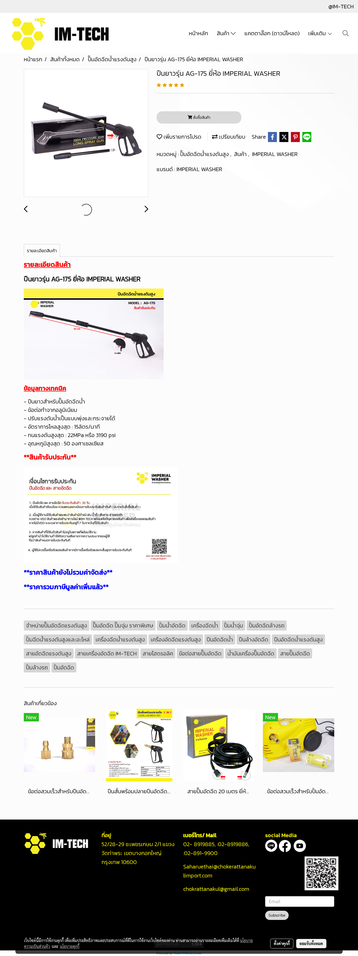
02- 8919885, (199, 844)
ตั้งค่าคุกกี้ (282, 943)
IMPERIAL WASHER (275, 154)
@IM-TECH (341, 6)
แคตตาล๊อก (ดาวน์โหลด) (272, 33)
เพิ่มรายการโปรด (181, 137)
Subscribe (276, 915)
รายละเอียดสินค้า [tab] (42, 250)
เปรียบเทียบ (231, 137)
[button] (346, 33)
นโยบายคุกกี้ (69, 946)
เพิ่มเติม (317, 33)
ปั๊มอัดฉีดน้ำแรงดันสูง (205, 154)
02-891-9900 (201, 853)
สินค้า (224, 33)
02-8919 (233, 844)
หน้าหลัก (198, 33)
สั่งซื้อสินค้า (201, 118)
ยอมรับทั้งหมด (311, 943)
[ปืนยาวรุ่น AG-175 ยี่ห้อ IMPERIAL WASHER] (86, 133)
